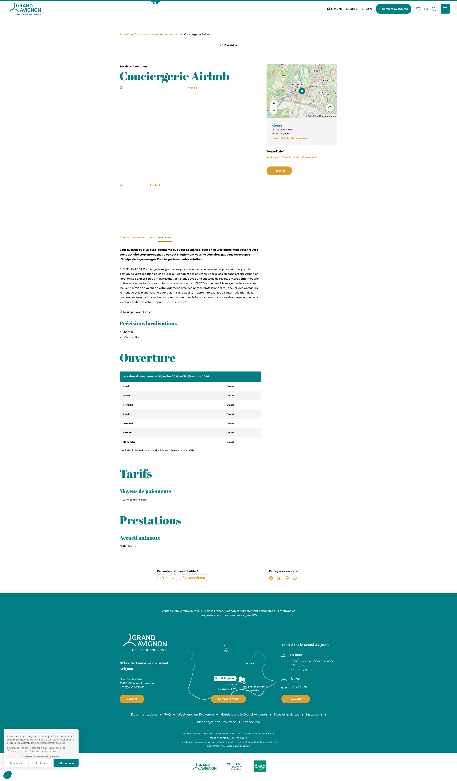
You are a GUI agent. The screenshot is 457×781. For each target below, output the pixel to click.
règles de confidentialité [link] (242, 741)
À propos (125, 237)
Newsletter (295, 699)
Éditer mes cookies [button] (264, 733)
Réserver (279, 170)
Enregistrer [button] (230, 45)
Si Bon (367, 9)
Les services (171, 34)
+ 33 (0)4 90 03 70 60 (132, 687)
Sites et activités (286, 714)
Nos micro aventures (393, 9)
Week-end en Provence (195, 714)
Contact (132, 699)
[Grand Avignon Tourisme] (25, 9)
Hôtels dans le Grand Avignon (243, 714)
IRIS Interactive (238, 737)
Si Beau (352, 9)
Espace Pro (251, 722)
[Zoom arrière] (273, 110)
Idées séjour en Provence (216, 722)
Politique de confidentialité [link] (219, 733)
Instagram (314, 714)
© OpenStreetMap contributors (321, 116)
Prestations (165, 237)
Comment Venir (228, 699)
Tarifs (151, 237)
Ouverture (139, 237)
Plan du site (244, 733)
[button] (155, 2)
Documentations (144, 714)
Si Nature (334, 9)
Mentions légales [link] (190, 733)
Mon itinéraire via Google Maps (291, 138)
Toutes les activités (146, 34)
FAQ (167, 714)
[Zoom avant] (273, 103)
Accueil (124, 34)
